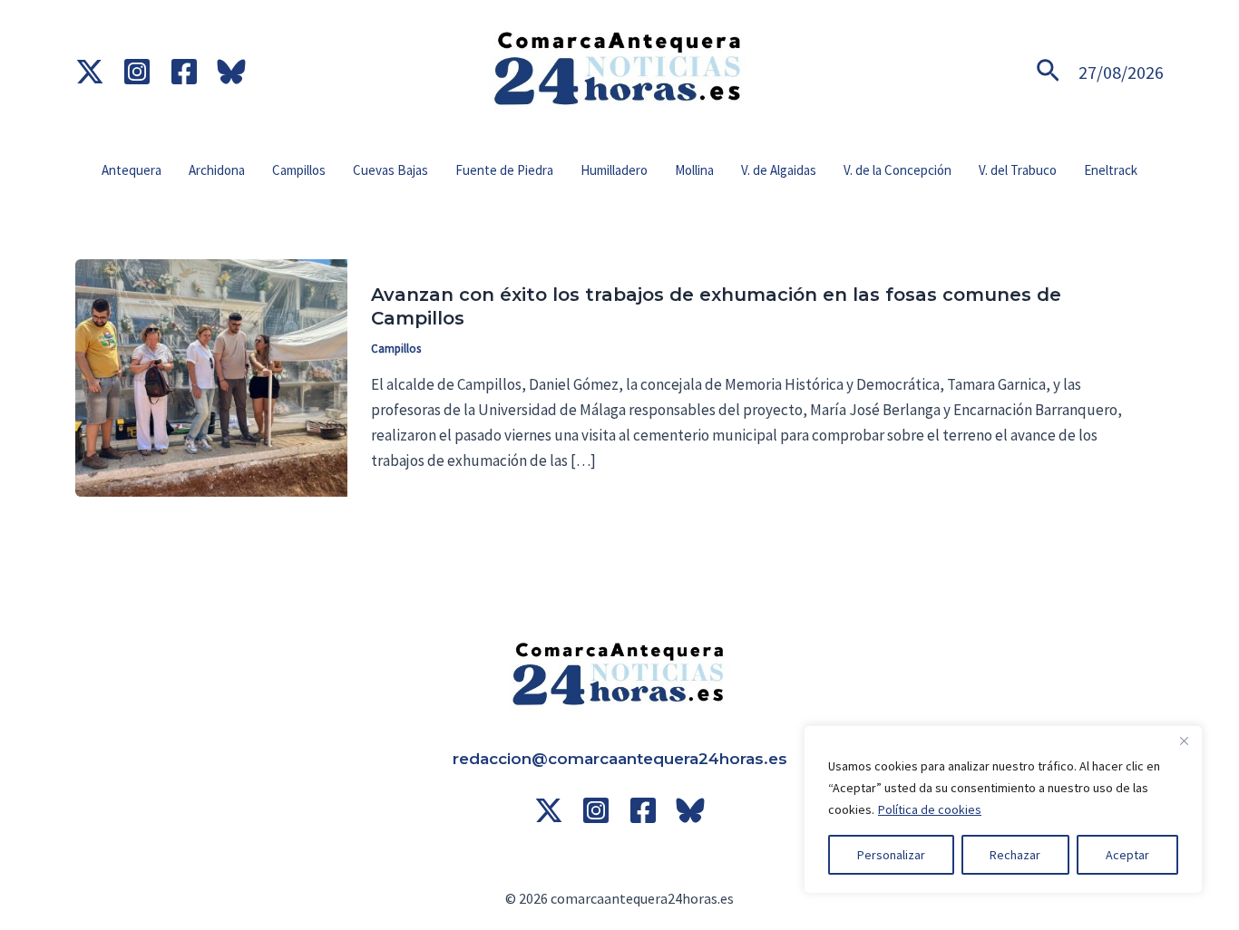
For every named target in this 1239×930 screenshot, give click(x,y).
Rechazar (1015, 855)
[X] (548, 810)
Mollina (694, 170)
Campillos (299, 170)
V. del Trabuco (1018, 170)
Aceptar (1127, 855)
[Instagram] (136, 71)
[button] (1048, 72)
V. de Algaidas (778, 170)
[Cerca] (1184, 740)
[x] (89, 71)
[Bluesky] (231, 71)
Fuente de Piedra (504, 170)
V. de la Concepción (897, 170)
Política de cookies (929, 809)
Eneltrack (1110, 170)
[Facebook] (184, 71)
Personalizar (891, 855)
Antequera (131, 170)
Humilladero (614, 170)
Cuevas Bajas (390, 170)
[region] (1003, 809)
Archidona (217, 170)
